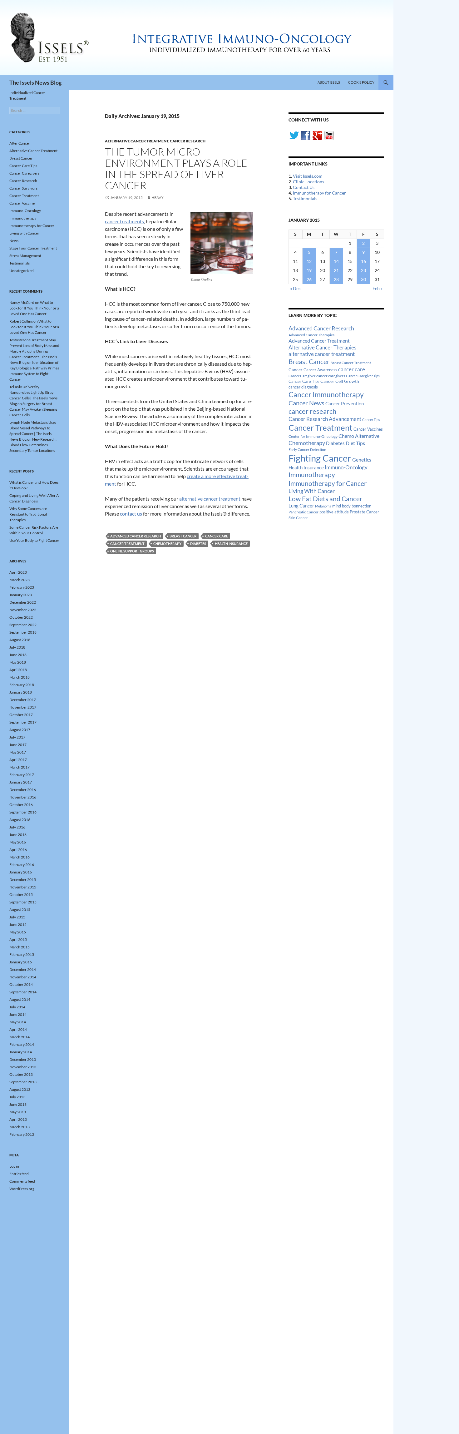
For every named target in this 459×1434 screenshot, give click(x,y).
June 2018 (18, 654)
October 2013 (21, 1074)
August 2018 (19, 639)
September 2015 (23, 902)
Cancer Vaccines (368, 429)
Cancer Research (187, 141)
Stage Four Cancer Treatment (33, 248)
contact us (131, 514)
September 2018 (23, 632)
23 (363, 270)
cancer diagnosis (303, 387)
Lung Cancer (301, 505)
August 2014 (19, 999)
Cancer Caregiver (302, 376)
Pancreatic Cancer (303, 512)
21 (336, 270)
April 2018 (18, 669)
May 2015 (17, 932)
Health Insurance (231, 543)
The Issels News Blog (35, 82)
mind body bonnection (351, 506)
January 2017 (20, 782)
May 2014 (17, 1022)
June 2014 (18, 1014)
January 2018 (20, 692)
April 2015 (18, 939)
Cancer (296, 369)
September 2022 (23, 624)
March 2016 (19, 857)
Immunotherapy (312, 474)
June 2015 (18, 924)
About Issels (329, 82)
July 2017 (17, 737)
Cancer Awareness (320, 370)
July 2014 (17, 1007)
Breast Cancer (183, 536)
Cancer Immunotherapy (326, 394)
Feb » (378, 288)
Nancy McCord (21, 302)
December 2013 (22, 1059)
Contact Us (303, 187)
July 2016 (17, 827)
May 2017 (17, 752)
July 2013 (17, 1097)
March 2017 (19, 767)
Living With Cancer (312, 490)
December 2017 (22, 699)
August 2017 (19, 729)
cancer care (216, 536)
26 (309, 279)
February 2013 (21, 1134)
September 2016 (23, 812)
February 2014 (21, 1044)
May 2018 (17, 662)
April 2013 (18, 1119)
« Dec (295, 288)
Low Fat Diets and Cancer (325, 498)
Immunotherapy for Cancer (319, 192)
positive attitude (334, 512)
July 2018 (17, 647)
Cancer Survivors (23, 188)
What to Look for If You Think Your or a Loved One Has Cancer (34, 308)
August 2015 (19, 909)
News (13, 240)
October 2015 (21, 894)
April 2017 (18, 759)
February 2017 (21, 774)
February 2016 (21, 864)
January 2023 (20, 594)
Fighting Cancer (320, 457)
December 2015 (22, 879)
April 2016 (18, 849)
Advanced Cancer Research (135, 536)
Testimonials (305, 198)
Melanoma (323, 506)
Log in (14, 1166)
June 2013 (18, 1104)
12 (309, 261)
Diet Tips (355, 443)
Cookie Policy (361, 82)
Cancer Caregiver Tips (363, 376)
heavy (157, 197)
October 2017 (21, 714)
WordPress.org (21, 1188)
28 (336, 279)
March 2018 (19, 677)
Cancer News (306, 403)
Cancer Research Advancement (325, 419)
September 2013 (23, 1082)
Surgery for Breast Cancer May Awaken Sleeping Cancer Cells (33, 409)
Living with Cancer (24, 233)
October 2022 (21, 617)
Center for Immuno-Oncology (313, 436)
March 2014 (19, 1037)
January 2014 (20, 1052)
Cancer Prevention (344, 403)
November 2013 (22, 1067)
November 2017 (22, 707)
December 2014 (22, 969)
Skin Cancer (298, 517)
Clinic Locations (308, 181)
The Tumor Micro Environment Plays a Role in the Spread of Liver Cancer (176, 168)
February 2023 (21, 587)
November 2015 (22, 887)
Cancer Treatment (127, 543)
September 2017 (23, 722)
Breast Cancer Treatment (350, 362)
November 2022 (22, 609)
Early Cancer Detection (307, 450)
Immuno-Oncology (346, 467)
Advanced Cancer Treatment (319, 341)
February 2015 (21, 954)
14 (336, 261)
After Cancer (19, 143)
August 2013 (19, 1089)
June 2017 (18, 744)
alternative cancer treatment (209, 499)
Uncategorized (21, 270)
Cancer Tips (371, 420)
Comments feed (22, 1181)
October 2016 (21, 804)
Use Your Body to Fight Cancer (34, 540)
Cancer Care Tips (304, 381)
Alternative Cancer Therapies (322, 347)
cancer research (312, 411)
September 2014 (23, 992)
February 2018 (21, 684)
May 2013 (17, 1112)
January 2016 (20, 872)
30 (363, 279)
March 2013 (19, 1127)
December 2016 (22, 789)
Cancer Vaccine (22, 203)
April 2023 (18, 572)
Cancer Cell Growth (339, 381)
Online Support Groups (132, 551)
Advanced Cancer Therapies (311, 335)
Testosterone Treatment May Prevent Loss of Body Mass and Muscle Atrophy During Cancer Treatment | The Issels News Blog (34, 351)
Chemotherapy (167, 543)
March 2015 (19, 947)
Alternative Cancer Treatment (136, 141)
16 (363, 261)
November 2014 (22, 977)
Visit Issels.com (308, 176)
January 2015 (20, 962)
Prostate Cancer (364, 511)
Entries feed (19, 1173)
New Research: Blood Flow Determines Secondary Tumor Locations (33, 445)
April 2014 (18, 1029)
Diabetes (198, 543)
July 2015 (17, 917)
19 (309, 270)
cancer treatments (124, 221)
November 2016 (22, 797)
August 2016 (19, 819)
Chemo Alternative (358, 436)
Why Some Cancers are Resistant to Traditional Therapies (28, 514)
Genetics (361, 459)
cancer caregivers (330, 375)
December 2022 (22, 602)
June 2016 (18, 834)
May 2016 (17, 842)
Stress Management (25, 255)
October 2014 (21, 984)
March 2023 (19, 579)
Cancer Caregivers (24, 173)
